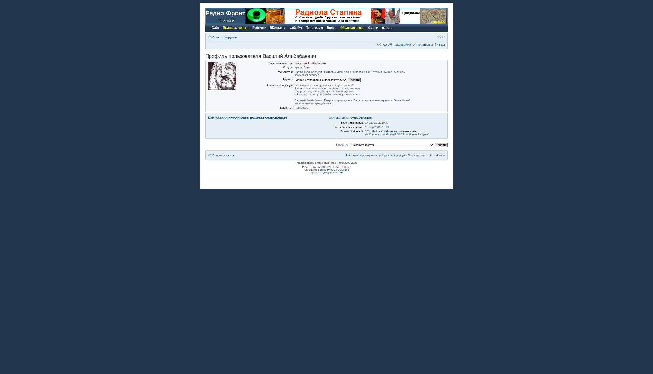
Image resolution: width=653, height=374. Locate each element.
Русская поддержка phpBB (326, 172)
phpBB (321, 166)
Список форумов (224, 37)
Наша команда (354, 155)
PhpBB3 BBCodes (338, 169)
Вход (441, 44)
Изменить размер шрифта (441, 36)
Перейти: (342, 144)
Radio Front (337, 162)
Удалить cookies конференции (386, 155)
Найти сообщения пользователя (394, 131)
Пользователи (402, 44)
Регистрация (425, 44)
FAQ (384, 44)
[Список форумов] (236, 22)
